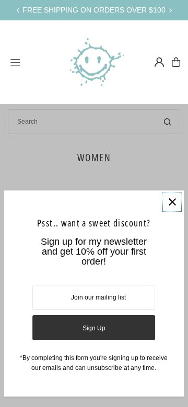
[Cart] (176, 62)
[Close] (172, 202)
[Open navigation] (31, 61)
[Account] (159, 62)
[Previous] (18, 10)
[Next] (170, 10)
